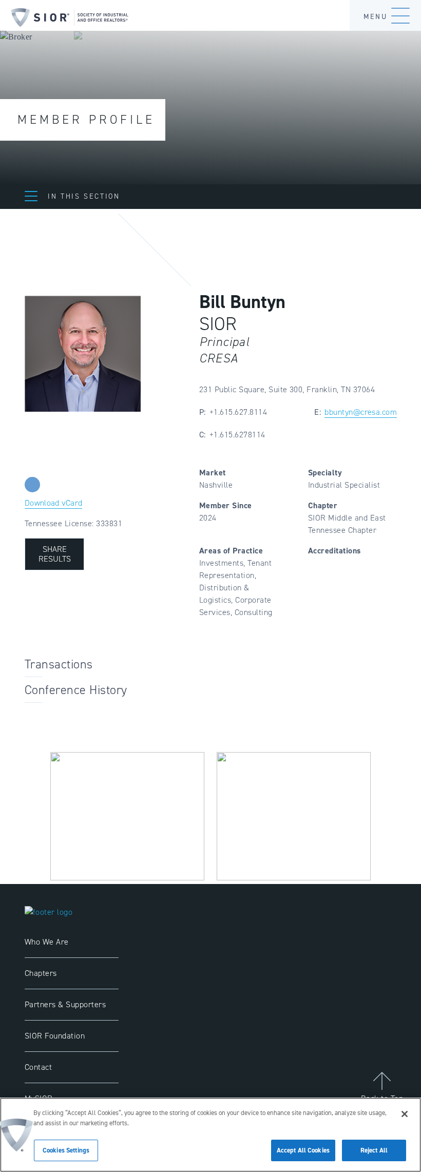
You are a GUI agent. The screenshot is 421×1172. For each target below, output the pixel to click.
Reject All (374, 1150)
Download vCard (53, 502)
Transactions (59, 664)
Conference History (76, 690)
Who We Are (47, 941)
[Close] (404, 1114)
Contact (38, 1067)
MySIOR (39, 1098)
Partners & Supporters (65, 1004)
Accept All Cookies (303, 1150)
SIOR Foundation (55, 1035)
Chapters (41, 973)
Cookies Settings (66, 1150)
